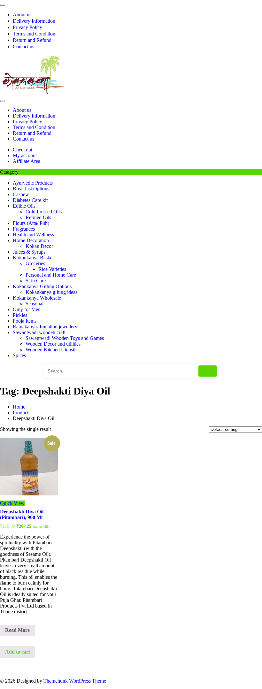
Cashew (21, 194)
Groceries (35, 263)
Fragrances (24, 229)
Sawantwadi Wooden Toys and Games (65, 338)
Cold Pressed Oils (44, 211)
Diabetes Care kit (30, 200)
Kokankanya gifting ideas (51, 292)
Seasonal (34, 303)
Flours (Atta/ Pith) (31, 223)
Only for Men (27, 309)
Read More (18, 631)
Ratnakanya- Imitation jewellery (45, 326)
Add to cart (17, 652)
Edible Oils (24, 206)
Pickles (20, 315)
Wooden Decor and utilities (53, 344)
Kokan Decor (39, 246)
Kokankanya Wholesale (37, 298)
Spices (19, 355)
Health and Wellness (33, 234)
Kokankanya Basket (33, 257)
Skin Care (36, 280)
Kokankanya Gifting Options (42, 286)
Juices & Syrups (29, 252)
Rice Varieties (52, 269)
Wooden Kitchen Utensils (51, 349)
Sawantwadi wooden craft (39, 332)
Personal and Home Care (51, 275)
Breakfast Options (31, 188)
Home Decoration (31, 240)
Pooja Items (24, 321)
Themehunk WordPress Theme (74, 681)
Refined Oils (38, 217)
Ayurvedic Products (33, 183)
